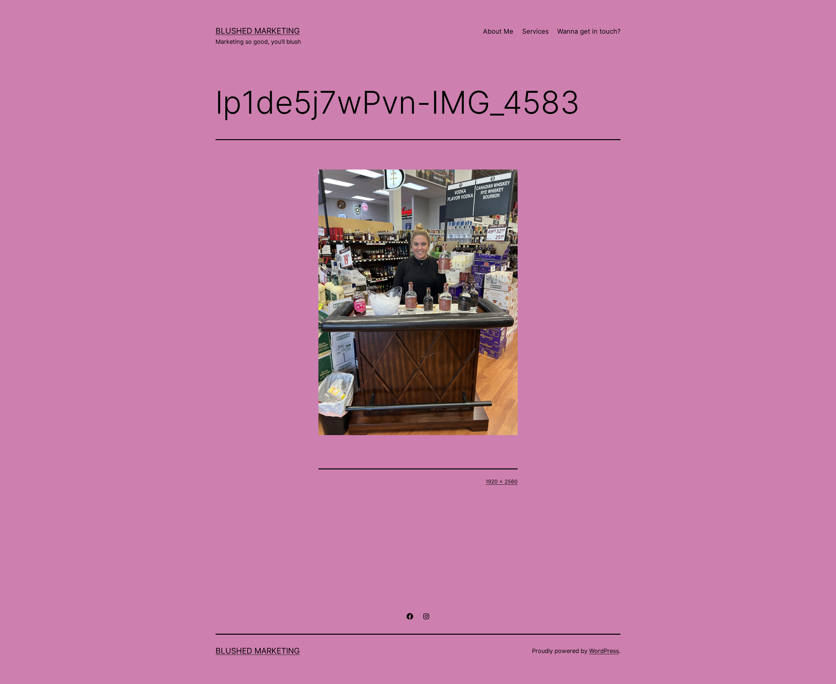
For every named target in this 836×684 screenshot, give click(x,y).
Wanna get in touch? (588, 31)
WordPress (604, 650)
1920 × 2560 (502, 481)
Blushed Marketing (258, 31)
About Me (498, 31)
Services (535, 31)
